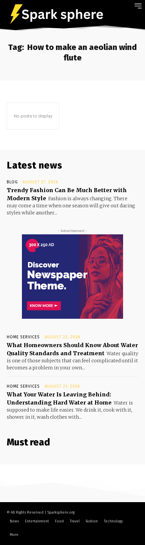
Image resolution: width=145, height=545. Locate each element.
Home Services (23, 337)
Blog (12, 182)
